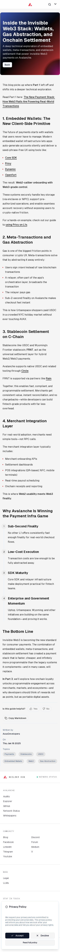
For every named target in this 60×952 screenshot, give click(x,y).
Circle (24, 370)
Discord (35, 837)
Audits (6, 796)
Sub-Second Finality (23, 526)
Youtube (7, 856)
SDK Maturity (18, 573)
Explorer (7, 801)
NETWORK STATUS (48, 777)
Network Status (11, 811)
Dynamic (10, 169)
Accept (20, 935)
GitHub (6, 806)
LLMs (6, 883)
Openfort (10, 174)
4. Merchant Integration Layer (25, 423)
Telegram (8, 851)
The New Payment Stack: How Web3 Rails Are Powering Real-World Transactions (29, 102)
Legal (6, 878)
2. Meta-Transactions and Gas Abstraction (27, 239)
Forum (34, 842)
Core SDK (11, 157)
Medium (35, 847)
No (47, 708)
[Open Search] (49, 4)
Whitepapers (9, 815)
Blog (5, 837)
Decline (45, 935)
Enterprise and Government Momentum (28, 601)
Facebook (8, 842)
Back (7, 64)
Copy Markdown (17, 718)
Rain (48, 378)
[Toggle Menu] (55, 4)
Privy (8, 163)
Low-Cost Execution (23, 552)
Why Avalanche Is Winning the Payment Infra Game (28, 513)
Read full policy (30, 942)
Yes (35, 708)
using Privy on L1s (16, 224)
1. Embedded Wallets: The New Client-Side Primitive (26, 121)
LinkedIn (7, 847)
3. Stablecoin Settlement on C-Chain (26, 334)
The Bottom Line (18, 631)
